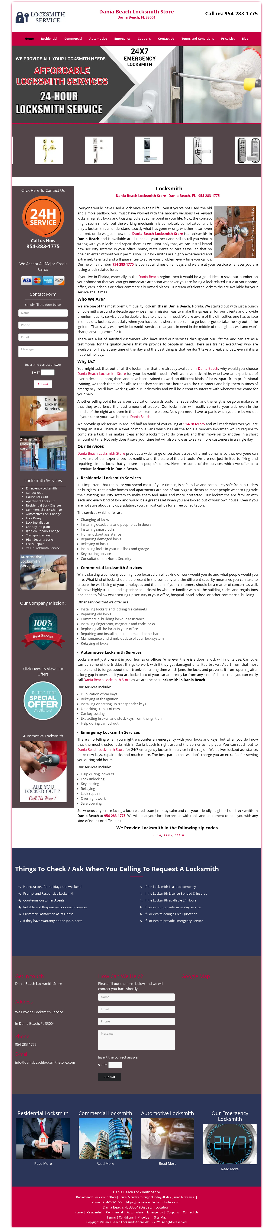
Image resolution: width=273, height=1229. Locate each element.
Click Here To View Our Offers (43, 671)
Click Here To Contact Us (43, 190)
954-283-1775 (241, 13)
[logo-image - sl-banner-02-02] (136, 84)
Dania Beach (148, 276)
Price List (228, 38)
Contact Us (166, 38)
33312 (168, 835)
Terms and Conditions (198, 38)
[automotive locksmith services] (43, 572)
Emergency (122, 38)
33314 (179, 835)
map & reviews (184, 1197)
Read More (43, 1163)
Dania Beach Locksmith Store (157, 233)
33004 (156, 835)
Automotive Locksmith (43, 735)
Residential (49, 38)
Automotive (98, 38)
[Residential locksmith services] (43, 413)
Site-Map (160, 1217)
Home (29, 38)
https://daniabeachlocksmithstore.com (153, 1202)
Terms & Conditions (120, 1217)
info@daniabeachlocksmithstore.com (45, 1062)
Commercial (73, 38)
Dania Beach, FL (182, 195)
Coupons (144, 38)
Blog (245, 38)
